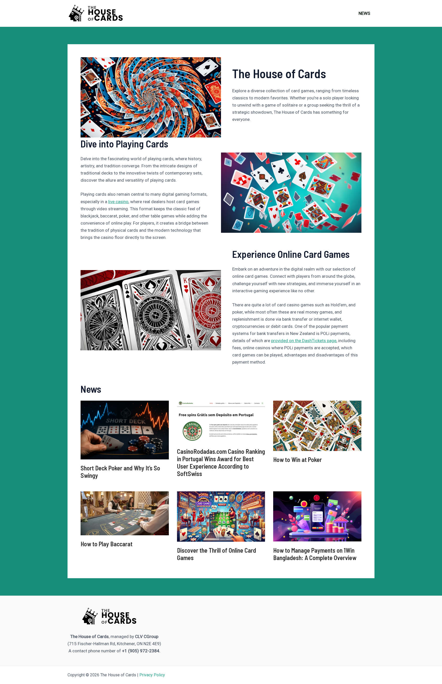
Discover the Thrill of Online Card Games (216, 554)
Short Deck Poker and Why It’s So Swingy (120, 471)
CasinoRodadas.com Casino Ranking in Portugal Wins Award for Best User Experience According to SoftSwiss (221, 462)
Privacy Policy (152, 675)
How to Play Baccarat (106, 544)
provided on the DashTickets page (303, 340)
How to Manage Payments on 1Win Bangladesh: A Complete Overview (314, 554)
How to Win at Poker (297, 459)
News (364, 13)
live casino (118, 201)
